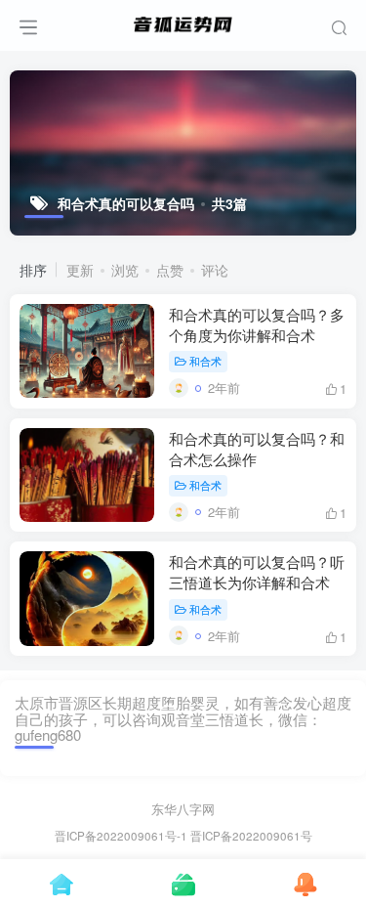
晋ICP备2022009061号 (251, 835)
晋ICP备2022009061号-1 (121, 835)
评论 (214, 270)
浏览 (125, 270)
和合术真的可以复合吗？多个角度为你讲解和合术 (257, 324)
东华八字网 (183, 808)
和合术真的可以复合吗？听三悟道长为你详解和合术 (257, 571)
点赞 (169, 270)
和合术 (205, 360)
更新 (80, 270)
